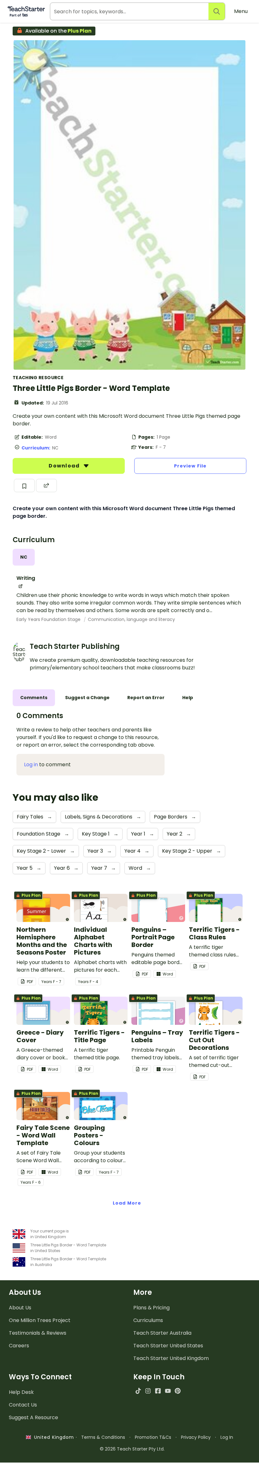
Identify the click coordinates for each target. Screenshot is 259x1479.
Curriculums (148, 1320)
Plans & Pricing (151, 1307)
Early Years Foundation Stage (49, 619)
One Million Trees (39, 1320)
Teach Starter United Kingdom (171, 1358)
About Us (20, 1307)
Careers (19, 1345)
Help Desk (21, 1392)
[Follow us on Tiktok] (138, 1391)
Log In (226, 1437)
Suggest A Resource (33, 1417)
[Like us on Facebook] (158, 1391)
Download (65, 465)
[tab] (24, 557)
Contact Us (23, 1404)
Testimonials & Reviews (37, 1333)
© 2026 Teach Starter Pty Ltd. (132, 1449)
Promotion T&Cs (153, 1437)
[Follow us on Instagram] (148, 1391)
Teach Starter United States (168, 1345)
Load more (127, 1203)
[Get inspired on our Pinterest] (178, 1391)
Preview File (190, 466)
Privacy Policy (196, 1437)
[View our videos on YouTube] (168, 1391)
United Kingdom (52, 1437)
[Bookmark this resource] (24, 485)
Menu (241, 11)
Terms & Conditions (103, 1437)
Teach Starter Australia (162, 1333)
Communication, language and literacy (131, 619)
